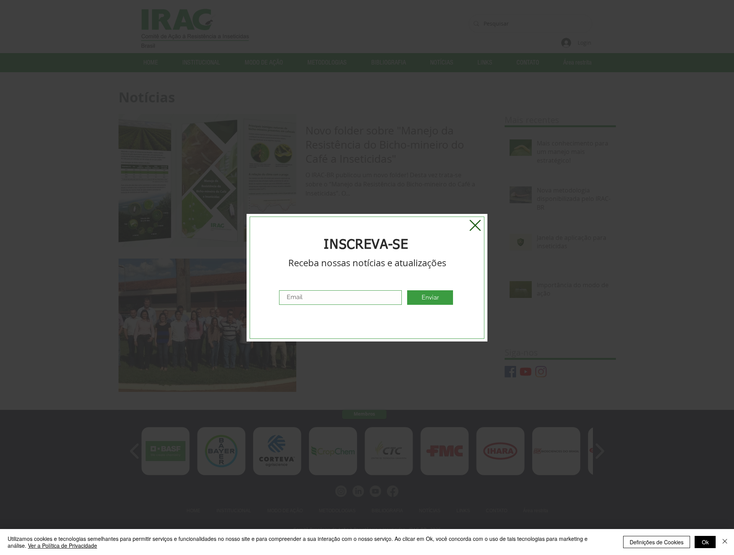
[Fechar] (724, 542)
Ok (705, 542)
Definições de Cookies (657, 542)
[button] (475, 225)
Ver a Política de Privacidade (62, 545)
